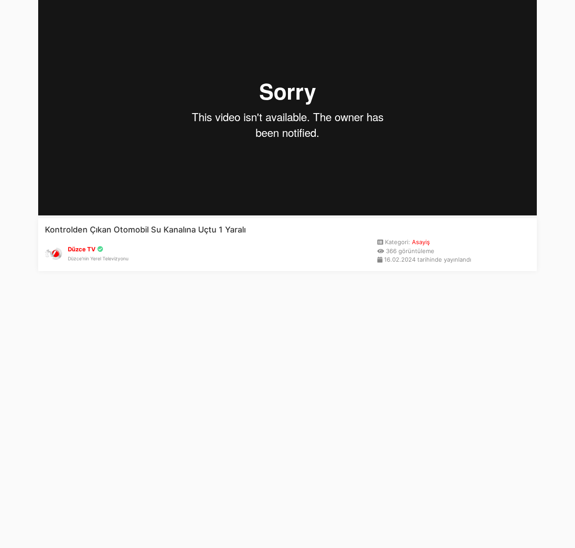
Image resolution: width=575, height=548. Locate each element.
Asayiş (421, 242)
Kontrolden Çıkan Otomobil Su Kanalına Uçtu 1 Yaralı (145, 229)
